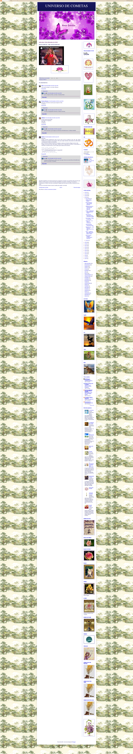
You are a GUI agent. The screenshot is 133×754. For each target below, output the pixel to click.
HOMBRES (87, 279)
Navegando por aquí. (89, 402)
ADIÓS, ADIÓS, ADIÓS (89, 201)
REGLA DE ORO (91, 447)
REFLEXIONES (87, 263)
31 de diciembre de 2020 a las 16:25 (54, 158)
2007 (86, 258)
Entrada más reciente (43, 187)
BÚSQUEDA (87, 280)
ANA (85, 271)
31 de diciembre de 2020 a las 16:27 (54, 128)
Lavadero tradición (88, 380)
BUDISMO (87, 270)
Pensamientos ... (88, 401)
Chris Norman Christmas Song (89, 225)
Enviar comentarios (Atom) (50, 189)
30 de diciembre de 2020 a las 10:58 (56, 101)
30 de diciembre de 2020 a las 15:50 (54, 93)
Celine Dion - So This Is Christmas (89, 221)
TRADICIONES (88, 276)
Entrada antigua (77, 187)
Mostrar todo (92, 405)
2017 (86, 245)
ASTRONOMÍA (88, 283)
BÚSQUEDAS (87, 264)
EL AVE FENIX (90, 506)
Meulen (43, 136)
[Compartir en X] (55, 78)
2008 (86, 256)
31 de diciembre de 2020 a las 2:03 (52, 136)
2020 (86, 197)
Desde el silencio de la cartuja (89, 384)
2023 (86, 192)
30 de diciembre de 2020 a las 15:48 (54, 109)
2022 (86, 194)
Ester (42, 85)
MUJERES (87, 277)
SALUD (86, 273)
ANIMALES (87, 290)
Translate (88, 154)
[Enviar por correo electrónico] (53, 78)
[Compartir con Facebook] (56, 78)
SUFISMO (87, 288)
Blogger (74, 741)
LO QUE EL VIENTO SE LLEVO (89, 398)
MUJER (86, 281)
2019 (86, 242)
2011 (86, 255)
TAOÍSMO (87, 286)
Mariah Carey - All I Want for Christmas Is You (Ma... (90, 229)
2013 (86, 252)
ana (45, 93)
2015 (86, 248)
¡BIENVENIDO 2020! (91, 477)
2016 (86, 247)
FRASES (86, 266)
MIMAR (90, 451)
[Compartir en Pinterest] (57, 78)
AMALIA (43, 117)
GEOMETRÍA (87, 293)
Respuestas (45, 91)
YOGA (86, 269)
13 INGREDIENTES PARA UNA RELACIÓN (91, 464)
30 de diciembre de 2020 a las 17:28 (52, 117)
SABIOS (86, 284)
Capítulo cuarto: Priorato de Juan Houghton (88, 386)
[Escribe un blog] (54, 78)
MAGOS (86, 296)
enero (87, 240)
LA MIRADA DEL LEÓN (91, 423)
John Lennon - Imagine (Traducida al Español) (89, 237)
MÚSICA (44, 79)
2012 (86, 253)
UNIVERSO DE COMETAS (66, 5)
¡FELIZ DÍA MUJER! (91, 488)
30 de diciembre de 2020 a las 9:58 (51, 85)
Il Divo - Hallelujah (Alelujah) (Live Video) (90, 211)
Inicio (61, 187)
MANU (86, 291)
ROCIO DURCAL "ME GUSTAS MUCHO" (89, 203)
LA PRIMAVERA (91, 434)
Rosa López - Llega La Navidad (90, 219)
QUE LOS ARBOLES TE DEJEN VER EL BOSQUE (88, 391)
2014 (86, 250)
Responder (43, 88)
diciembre (88, 198)
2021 (86, 195)
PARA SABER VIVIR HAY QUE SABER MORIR (88, 393)
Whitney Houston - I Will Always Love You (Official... (90, 208)
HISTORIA (87, 287)
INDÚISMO (87, 294)
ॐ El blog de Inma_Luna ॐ (87, 379)
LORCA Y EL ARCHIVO (89, 399)
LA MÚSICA (91, 410)
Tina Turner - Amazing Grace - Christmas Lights (90, 215)
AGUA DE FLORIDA (91, 493)
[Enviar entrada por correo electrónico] (51, 78)
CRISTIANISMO (88, 274)
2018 (86, 244)
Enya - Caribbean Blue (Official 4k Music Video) (89, 232)
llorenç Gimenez (44, 101)
